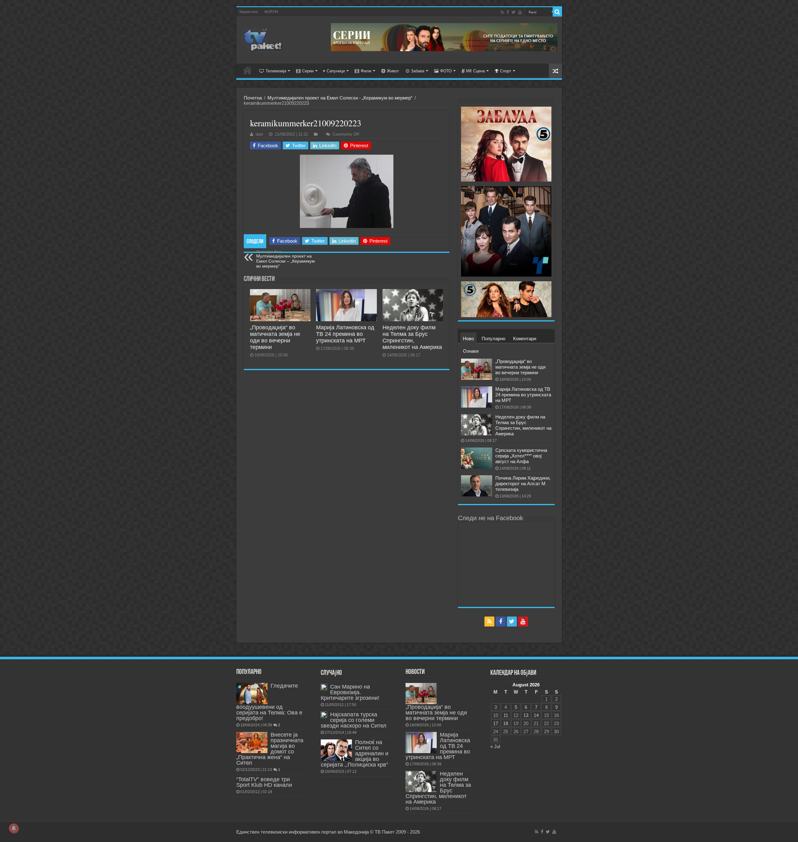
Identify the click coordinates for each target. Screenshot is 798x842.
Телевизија (276, 71)
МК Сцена (475, 71)
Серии (308, 71)
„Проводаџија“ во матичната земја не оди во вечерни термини (275, 337)
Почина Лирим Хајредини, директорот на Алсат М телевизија (522, 483)
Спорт (505, 71)
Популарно (493, 338)
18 (505, 723)
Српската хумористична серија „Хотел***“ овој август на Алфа (521, 456)
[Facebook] (508, 12)
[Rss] (502, 12)
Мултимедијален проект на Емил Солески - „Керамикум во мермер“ (339, 97)
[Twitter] (513, 12)
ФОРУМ (271, 12)
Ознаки (470, 351)
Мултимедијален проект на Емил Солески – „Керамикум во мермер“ (285, 259)
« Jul (495, 746)
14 (536, 715)
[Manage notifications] (14, 828)
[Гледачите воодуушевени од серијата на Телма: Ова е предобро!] (251, 693)
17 (495, 723)
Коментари (524, 338)
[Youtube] (519, 12)
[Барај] (557, 12)
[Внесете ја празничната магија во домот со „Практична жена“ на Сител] (251, 742)
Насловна (247, 70)
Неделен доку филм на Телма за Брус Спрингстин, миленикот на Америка (412, 337)
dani (259, 134)
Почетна (253, 97)
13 (525, 715)
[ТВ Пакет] (263, 40)
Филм (366, 71)
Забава (417, 71)
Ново (468, 338)
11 (505, 715)
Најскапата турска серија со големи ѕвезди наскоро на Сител (354, 720)
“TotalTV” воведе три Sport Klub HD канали (264, 782)
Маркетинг (248, 12)
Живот (393, 71)
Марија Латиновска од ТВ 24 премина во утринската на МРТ (345, 334)
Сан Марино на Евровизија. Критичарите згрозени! (350, 692)
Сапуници (336, 71)
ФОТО (446, 71)
